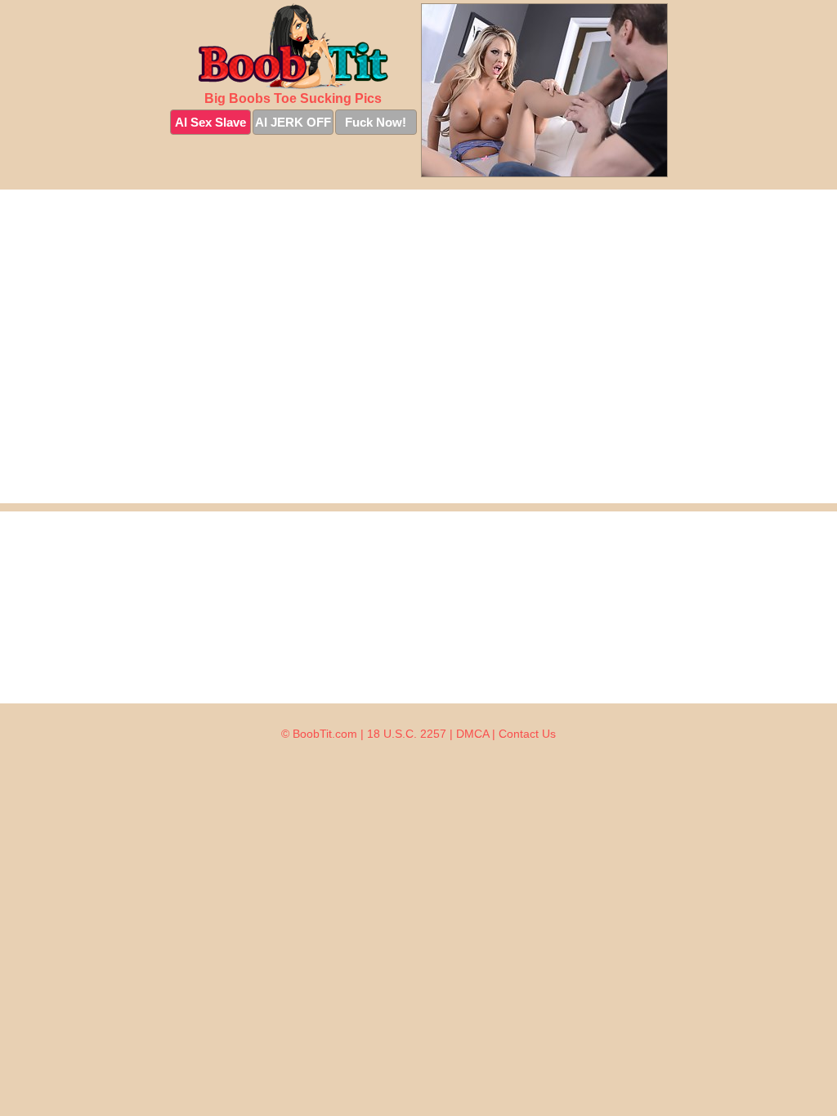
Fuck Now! (375, 122)
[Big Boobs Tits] (293, 46)
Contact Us (527, 733)
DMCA (472, 733)
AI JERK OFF (293, 122)
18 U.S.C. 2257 (406, 733)
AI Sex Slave (210, 122)
